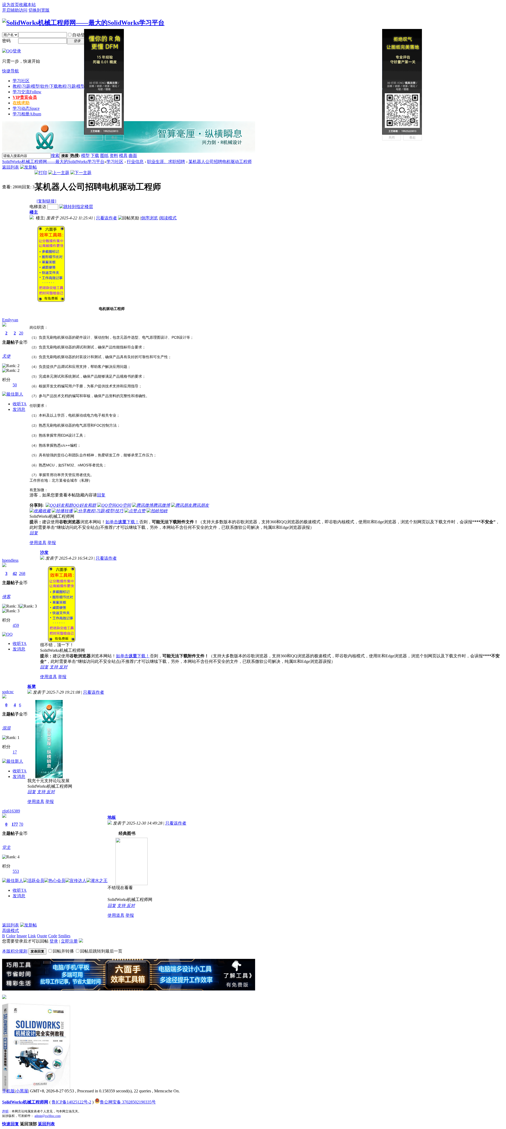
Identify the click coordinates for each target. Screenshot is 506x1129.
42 (15, 573)
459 (16, 625)
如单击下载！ (122, 522)
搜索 (55, 155)
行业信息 (135, 161)
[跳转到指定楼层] (76, 206)
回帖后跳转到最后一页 (101, 951)
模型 (85, 155)
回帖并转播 (63, 951)
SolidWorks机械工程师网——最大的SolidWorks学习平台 (53, 161)
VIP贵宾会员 (25, 97)
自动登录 (80, 35)
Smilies (64, 936)
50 (15, 385)
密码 (6, 40)
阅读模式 (168, 218)
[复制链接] (46, 201)
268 (22, 573)
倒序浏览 (149, 218)
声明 (5, 1111)
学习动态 (26, 108)
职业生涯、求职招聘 (166, 161)
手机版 (8, 1091)
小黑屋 (22, 1091)
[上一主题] (58, 172)
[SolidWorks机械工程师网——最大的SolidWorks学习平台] (83, 22)
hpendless (10, 560)
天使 (6, 356)
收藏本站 (27, 4)
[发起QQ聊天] (7, 634)
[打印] (41, 172)
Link (32, 936)
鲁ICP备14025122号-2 (71, 1102)
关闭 (93, 137)
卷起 (114, 137)
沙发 (44, 552)
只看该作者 (106, 218)
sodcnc (8, 691)
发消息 (19, 409)
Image (22, 936)
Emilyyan (10, 320)
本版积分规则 (14, 951)
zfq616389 (11, 811)
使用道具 (38, 542)
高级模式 (10, 930)
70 (21, 824)
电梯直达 (38, 206)
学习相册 (27, 114)
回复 (101, 495)
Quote (42, 936)
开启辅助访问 (14, 10)
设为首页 (10, 4)
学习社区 (21, 80)
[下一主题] (80, 172)
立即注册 (69, 941)
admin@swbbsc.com (48, 1116)
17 (15, 752)
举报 (51, 542)
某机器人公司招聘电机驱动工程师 (220, 161)
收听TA (20, 404)
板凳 (31, 686)
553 (16, 871)
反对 (63, 667)
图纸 (104, 155)
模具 (123, 155)
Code (52, 936)
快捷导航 (10, 71)
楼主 (34, 212)
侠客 (6, 596)
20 (21, 333)
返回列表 (10, 167)
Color (11, 936)
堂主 (6, 847)
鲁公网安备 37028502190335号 (128, 1102)
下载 (95, 155)
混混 (6, 728)
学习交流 (27, 92)
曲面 (133, 155)
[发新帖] (28, 167)
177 (15, 824)
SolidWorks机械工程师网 (25, 1102)
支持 (54, 667)
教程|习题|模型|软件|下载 (58, 86)
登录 (54, 941)
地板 (112, 817)
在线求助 (21, 103)
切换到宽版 (39, 10)
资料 (114, 155)
